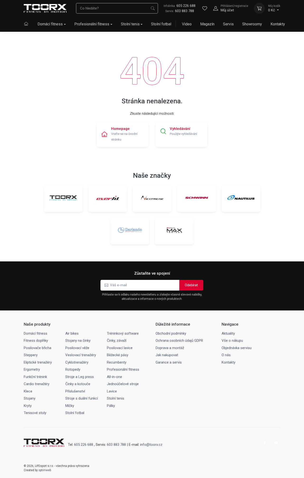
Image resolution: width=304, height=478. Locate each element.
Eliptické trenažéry (38, 362)
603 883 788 (184, 11)
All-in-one (114, 377)
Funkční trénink (35, 377)
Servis (228, 24)
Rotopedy (72, 369)
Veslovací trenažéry (80, 355)
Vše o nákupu (232, 340)
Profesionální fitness (91, 24)
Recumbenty (116, 362)
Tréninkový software (123, 333)
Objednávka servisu (237, 348)
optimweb (44, 470)
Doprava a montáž (170, 348)
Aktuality (228, 333)
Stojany (29, 398)
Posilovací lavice (120, 348)
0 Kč (274, 8)
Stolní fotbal (161, 24)
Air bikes (72, 333)
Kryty (28, 406)
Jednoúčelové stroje (123, 384)
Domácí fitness (50, 24)
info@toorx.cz (151, 444)
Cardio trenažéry (36, 384)
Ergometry (32, 369)
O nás (226, 355)
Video (187, 24)
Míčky (69, 406)
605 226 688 (179, 6)
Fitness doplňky (36, 340)
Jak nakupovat (167, 355)
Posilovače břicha (37, 348)
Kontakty (278, 24)
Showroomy (252, 24)
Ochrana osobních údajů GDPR (179, 340)
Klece (28, 391)
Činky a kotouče (77, 384)
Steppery (31, 355)
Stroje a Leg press (79, 377)
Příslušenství (75, 391)
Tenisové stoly (35, 413)
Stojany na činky (77, 340)
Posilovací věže (77, 348)
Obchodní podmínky (171, 333)
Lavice (112, 391)
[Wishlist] (204, 8)
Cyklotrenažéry (76, 362)
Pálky (111, 406)
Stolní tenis (130, 24)
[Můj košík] (259, 8)
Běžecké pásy (117, 355)
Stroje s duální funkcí (81, 398)
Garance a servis (169, 362)
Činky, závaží (116, 340)
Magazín (207, 24)
